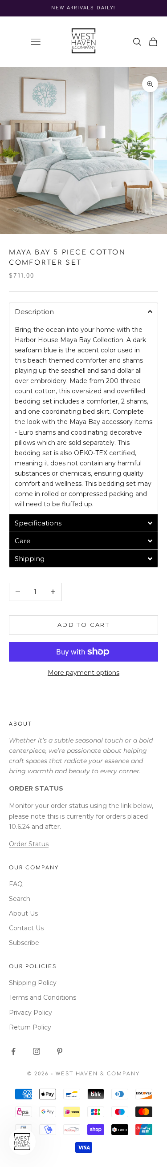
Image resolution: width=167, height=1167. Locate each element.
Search (19, 899)
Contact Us (26, 928)
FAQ (16, 884)
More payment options (83, 673)
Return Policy (30, 1027)
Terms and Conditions (42, 997)
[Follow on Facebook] (13, 1051)
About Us (23, 913)
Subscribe (24, 943)
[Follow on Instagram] (36, 1051)
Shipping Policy (33, 983)
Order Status (29, 844)
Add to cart (83, 624)
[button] (83, 311)
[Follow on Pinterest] (59, 1051)
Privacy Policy (30, 1013)
